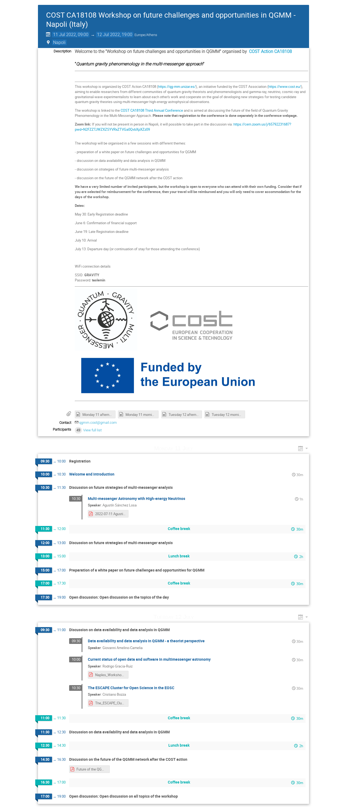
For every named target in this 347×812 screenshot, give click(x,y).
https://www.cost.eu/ (284, 86)
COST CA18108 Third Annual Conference (152, 110)
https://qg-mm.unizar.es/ (177, 86)
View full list (92, 430)
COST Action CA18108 (270, 51)
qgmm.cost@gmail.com (98, 423)
